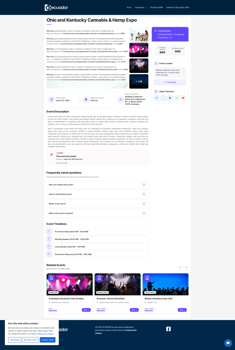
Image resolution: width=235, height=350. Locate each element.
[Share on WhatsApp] (176, 98)
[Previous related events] (180, 267)
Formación (139, 7)
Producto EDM (156, 7)
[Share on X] (163, 98)
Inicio (129, 7)
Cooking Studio (164, 34)
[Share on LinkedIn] (170, 98)
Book (86, 310)
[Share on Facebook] (156, 98)
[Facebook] (168, 329)
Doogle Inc (179, 34)
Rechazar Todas (30, 340)
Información (14, 340)
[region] (32, 332)
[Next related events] (186, 267)
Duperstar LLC (165, 37)
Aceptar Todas (48, 340)
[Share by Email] (183, 98)
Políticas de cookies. (45, 334)
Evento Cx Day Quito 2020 (177, 7)
